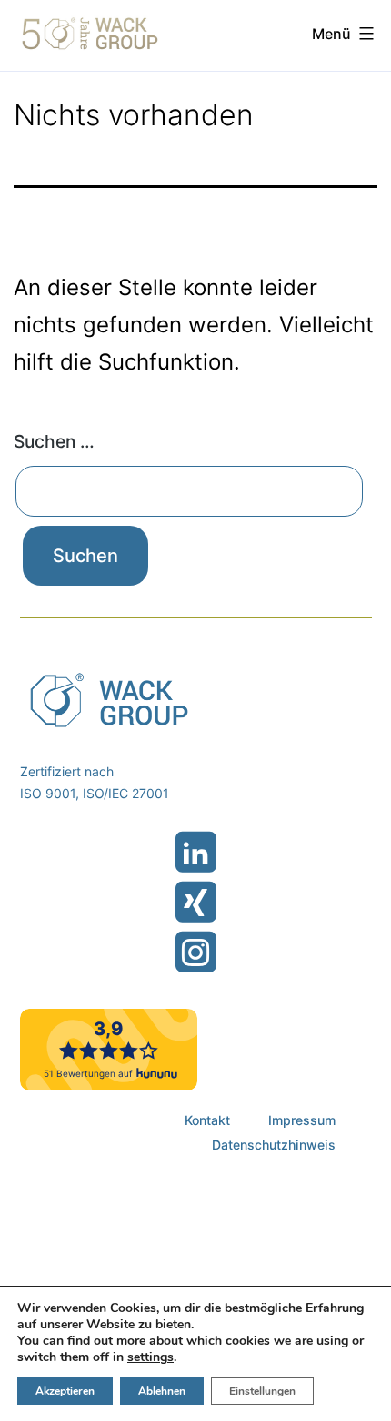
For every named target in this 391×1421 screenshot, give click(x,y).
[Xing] (195, 902)
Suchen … (54, 441)
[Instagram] (195, 952)
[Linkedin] (195, 852)
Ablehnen (161, 1391)
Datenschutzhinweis (274, 1144)
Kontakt (207, 1120)
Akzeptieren (65, 1391)
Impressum (302, 1120)
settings (150, 1357)
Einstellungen (262, 1391)
